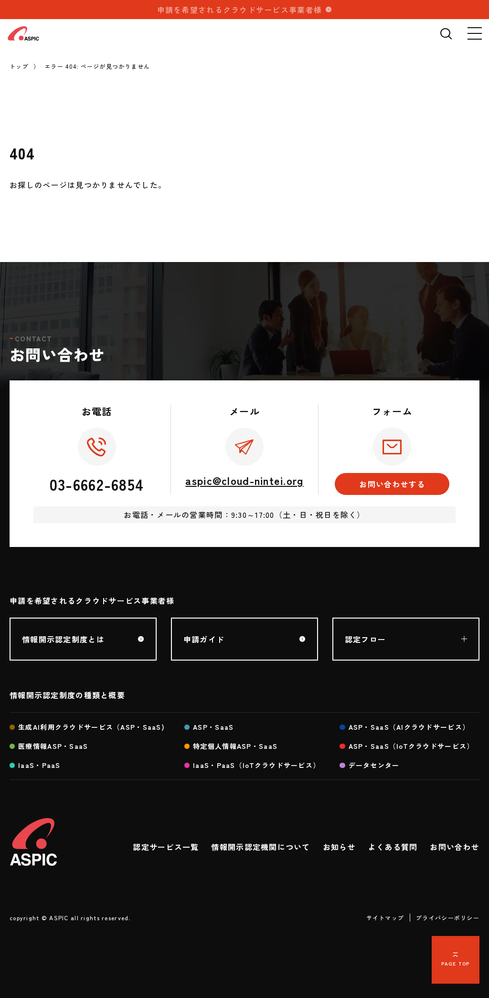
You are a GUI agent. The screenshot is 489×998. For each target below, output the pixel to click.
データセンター (374, 765)
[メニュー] (474, 33)
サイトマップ (385, 918)
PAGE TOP (455, 963)
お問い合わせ (454, 846)
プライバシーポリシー (447, 918)
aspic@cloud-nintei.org (244, 480)
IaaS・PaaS (39, 765)
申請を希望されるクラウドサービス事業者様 (239, 9)
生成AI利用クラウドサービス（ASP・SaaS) (91, 727)
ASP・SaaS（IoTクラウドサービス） (411, 746)
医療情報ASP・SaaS (53, 746)
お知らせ (339, 846)
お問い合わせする (392, 484)
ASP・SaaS (213, 727)
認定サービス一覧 (166, 846)
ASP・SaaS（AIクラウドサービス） (409, 727)
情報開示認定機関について (260, 846)
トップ (19, 66)
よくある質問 (393, 846)
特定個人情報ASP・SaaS (235, 746)
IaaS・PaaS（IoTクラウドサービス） (256, 765)
